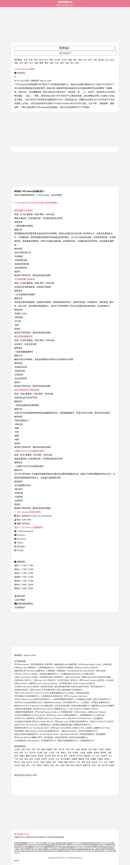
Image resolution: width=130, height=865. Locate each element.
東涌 (26, 759)
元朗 (23, 749)
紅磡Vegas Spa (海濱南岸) (25, 667)
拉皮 (57, 63)
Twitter (20, 542)
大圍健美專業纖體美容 (23, 712)
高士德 (51, 759)
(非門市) (79, 755)
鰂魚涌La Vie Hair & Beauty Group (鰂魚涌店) (33, 705)
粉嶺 (16, 755)
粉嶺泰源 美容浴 (21, 689)
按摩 (41, 59)
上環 (57, 752)
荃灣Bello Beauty (90, 708)
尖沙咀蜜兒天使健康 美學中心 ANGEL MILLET (33, 721)
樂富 (66, 762)
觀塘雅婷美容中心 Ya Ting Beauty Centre (31, 727)
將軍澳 (84, 749)
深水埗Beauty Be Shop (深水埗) (80, 670)
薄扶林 (94, 762)
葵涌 (16, 752)
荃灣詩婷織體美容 (87, 734)
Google (20, 550)
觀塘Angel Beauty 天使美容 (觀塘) (96, 677)
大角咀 (101, 749)
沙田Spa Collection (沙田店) (26, 674)
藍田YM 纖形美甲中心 (102, 699)
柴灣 (54, 755)
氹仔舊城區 (65, 759)
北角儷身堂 (98, 718)
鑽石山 (72, 762)
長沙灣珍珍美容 (46, 677)
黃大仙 (60, 755)
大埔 (90, 749)
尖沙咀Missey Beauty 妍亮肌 (26, 686)
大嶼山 (112, 762)
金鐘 (23, 762)
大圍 (109, 752)
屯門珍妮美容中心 (97, 686)
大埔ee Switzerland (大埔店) (26, 677)
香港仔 (104, 755)
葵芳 (69, 752)
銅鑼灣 (49, 749)
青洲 (73, 765)
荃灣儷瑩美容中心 (48, 740)
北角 (45, 752)
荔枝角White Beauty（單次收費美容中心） (62, 702)
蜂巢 (62, 63)
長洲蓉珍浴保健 (82, 693)
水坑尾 (17, 765)
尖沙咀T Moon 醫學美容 (24, 718)
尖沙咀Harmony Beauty (43, 708)
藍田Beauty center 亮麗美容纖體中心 (62, 715)
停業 (36, 59)
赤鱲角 (74, 759)
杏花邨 (112, 765)
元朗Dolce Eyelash (69, 731)
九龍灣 (108, 749)
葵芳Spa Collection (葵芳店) (86, 667)
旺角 (28, 749)
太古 (110, 755)
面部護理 (21, 72)
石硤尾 (48, 762)
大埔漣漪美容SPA (87, 740)
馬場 (67, 765)
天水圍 (39, 752)
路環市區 (86, 765)
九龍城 (82, 752)
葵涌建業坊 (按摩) (84, 699)
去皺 (67, 63)
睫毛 (26, 63)
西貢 (21, 759)
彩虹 (52, 765)
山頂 (33, 765)
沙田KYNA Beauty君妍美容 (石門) (28, 702)
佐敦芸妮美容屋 (61, 737)
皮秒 (26, 59)
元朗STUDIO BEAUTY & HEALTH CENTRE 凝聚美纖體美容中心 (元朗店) (44, 693)
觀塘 (27, 80)
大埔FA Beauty (80, 712)
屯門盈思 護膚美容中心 (100, 702)
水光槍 (57, 59)
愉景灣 (79, 765)
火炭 (57, 759)
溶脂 (16, 63)
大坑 (78, 762)
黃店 (75, 59)
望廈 (23, 765)
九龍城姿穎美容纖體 (22, 708)
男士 (31, 63)
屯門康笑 (85, 702)
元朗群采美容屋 (46, 686)
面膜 (70, 59)
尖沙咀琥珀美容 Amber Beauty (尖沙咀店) (76, 683)
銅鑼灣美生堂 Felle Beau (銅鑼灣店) (29, 670)
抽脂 (36, 63)
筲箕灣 (72, 755)
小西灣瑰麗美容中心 (46, 667)
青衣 (66, 755)
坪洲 (93, 765)
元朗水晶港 (100, 670)
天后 (98, 755)
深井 (57, 765)
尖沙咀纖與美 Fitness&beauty (27, 740)
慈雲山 (107, 759)
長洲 (87, 759)
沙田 (73, 749)
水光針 (64, 59)
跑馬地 (46, 765)
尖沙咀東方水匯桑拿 (64, 667)
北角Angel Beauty (72, 677)
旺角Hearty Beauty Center (90, 664)
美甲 (21, 63)
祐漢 (88, 762)
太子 (26, 752)
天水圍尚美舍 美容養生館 (51, 696)
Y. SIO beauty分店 (24, 531)
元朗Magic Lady (61, 721)
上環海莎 (89, 727)
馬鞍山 (63, 752)
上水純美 (109, 680)
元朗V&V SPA (78, 727)
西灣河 (44, 759)
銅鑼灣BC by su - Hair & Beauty (68, 708)
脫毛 (31, 59)
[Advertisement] (65, 25)
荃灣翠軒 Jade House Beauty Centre (51, 718)
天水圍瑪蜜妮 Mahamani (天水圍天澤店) (77, 674)
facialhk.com (64, 858)
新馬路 (103, 752)
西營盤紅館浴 (66, 712)
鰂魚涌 (87, 755)
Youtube (21, 535)
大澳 (99, 765)
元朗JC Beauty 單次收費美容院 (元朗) (45, 689)
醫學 (41, 63)
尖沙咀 (17, 749)
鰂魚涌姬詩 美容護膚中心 (73, 689)
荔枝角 (41, 755)
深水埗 (61, 749)
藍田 (31, 759)
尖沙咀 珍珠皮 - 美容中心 (67, 680)
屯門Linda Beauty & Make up (47, 712)
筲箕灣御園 (19, 731)
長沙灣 (32, 752)
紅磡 (78, 749)
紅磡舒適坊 (107, 664)
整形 (46, 63)
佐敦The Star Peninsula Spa (26, 724)
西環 (95, 749)
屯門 (38, 749)
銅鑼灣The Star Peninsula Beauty (43, 683)
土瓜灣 (51, 752)
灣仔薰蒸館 (48, 737)
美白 (46, 59)
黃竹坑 (29, 762)
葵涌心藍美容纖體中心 (80, 705)
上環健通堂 (50, 670)
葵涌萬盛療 (100, 734)
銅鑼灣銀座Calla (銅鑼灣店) (65, 664)
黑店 (77, 63)
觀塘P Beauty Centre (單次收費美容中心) (42, 731)
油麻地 (89, 752)
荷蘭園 (93, 759)
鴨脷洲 (81, 759)
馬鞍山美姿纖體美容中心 (67, 740)
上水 (93, 755)
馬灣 (62, 765)
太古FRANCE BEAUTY (69, 734)
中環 (67, 749)
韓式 (72, 63)
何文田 (36, 762)
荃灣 (33, 749)
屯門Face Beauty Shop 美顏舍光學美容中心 (32, 699)
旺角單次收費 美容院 (80, 686)
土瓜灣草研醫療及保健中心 (63, 699)
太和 (106, 762)
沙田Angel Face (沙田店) (60, 727)
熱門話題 (20, 546)
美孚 (54, 762)
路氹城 (96, 752)
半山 (100, 762)
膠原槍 (101, 59)
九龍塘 (60, 762)
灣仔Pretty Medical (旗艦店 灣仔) (28, 737)
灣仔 (55, 749)
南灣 (83, 762)
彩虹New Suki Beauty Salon (80, 718)
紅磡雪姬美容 (45, 724)
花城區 (100, 759)
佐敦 (21, 752)
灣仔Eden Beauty (21, 664)
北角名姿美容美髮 (62, 705)
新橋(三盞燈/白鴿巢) (28, 755)
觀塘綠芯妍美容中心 (82, 724)
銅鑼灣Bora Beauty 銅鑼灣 (102, 705)
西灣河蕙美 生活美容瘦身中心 (26, 696)
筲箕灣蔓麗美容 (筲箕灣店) (41, 664)
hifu (85, 59)
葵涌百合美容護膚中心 (78, 721)
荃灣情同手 (59, 677)
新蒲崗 (75, 752)
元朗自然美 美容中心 (23, 680)
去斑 (95, 59)
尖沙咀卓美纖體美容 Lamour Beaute (29, 715)
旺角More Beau (21, 683)
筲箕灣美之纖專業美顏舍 (62, 724)
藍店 (90, 59)
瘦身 (80, 59)
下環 (16, 759)
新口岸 (17, 762)
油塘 (42, 762)
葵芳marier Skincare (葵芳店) (91, 680)
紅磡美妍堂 (61, 670)
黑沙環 (48, 755)
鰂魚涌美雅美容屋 (62, 686)
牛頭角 (37, 759)
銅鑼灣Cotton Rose (102, 727)
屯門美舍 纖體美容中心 (88, 731)
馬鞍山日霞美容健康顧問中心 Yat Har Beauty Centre (36, 734)
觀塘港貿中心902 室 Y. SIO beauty (36, 515)
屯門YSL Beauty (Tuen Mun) (75, 696)
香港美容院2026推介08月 (25, 775)
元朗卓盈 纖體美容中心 (49, 674)
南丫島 (105, 765)
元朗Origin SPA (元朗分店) (44, 680)
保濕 (51, 59)
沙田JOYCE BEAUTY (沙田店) (102, 721)
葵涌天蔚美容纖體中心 (78, 737)
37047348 (80, 107)
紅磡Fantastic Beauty (97, 712)
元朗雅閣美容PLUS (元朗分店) (92, 715)
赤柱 (28, 765)
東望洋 (39, 765)
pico (107, 59)
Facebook (21, 538)
